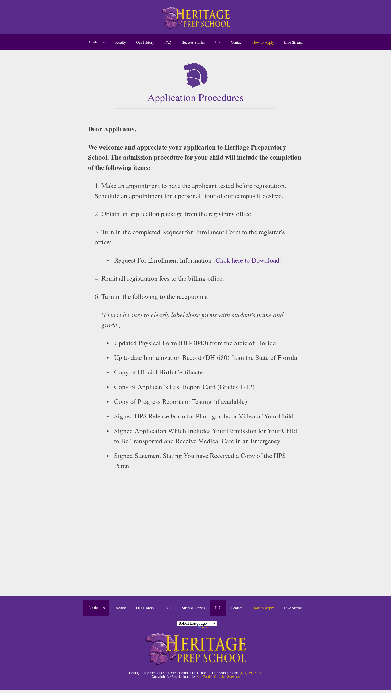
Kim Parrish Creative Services (218, 677)
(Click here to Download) (247, 260)
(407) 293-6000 (251, 673)
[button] (218, 42)
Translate (216, 628)
